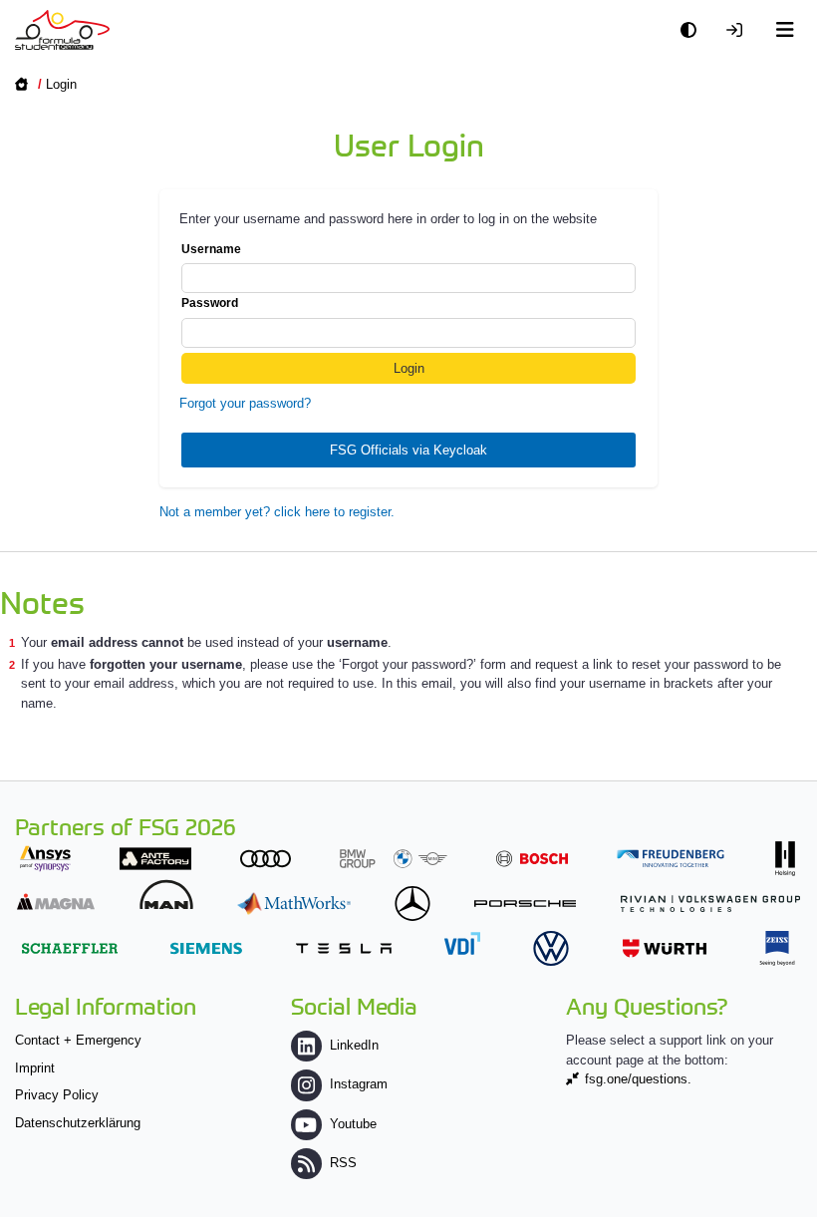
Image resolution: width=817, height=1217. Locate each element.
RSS (343, 1162)
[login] (739, 30)
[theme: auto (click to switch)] (693, 30)
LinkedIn (354, 1045)
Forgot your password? (245, 403)
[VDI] (462, 943)
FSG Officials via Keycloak (408, 450)
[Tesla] (344, 948)
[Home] (62, 30)
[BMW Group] (393, 858)
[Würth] (664, 948)
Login (61, 84)
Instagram (359, 1083)
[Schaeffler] (70, 948)
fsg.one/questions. (638, 1078)
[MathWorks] (294, 903)
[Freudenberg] (670, 858)
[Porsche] (525, 903)
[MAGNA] (56, 901)
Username (211, 249)
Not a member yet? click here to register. (277, 511)
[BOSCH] (532, 858)
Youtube (353, 1123)
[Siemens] (206, 948)
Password (209, 303)
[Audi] (265, 858)
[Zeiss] (777, 948)
